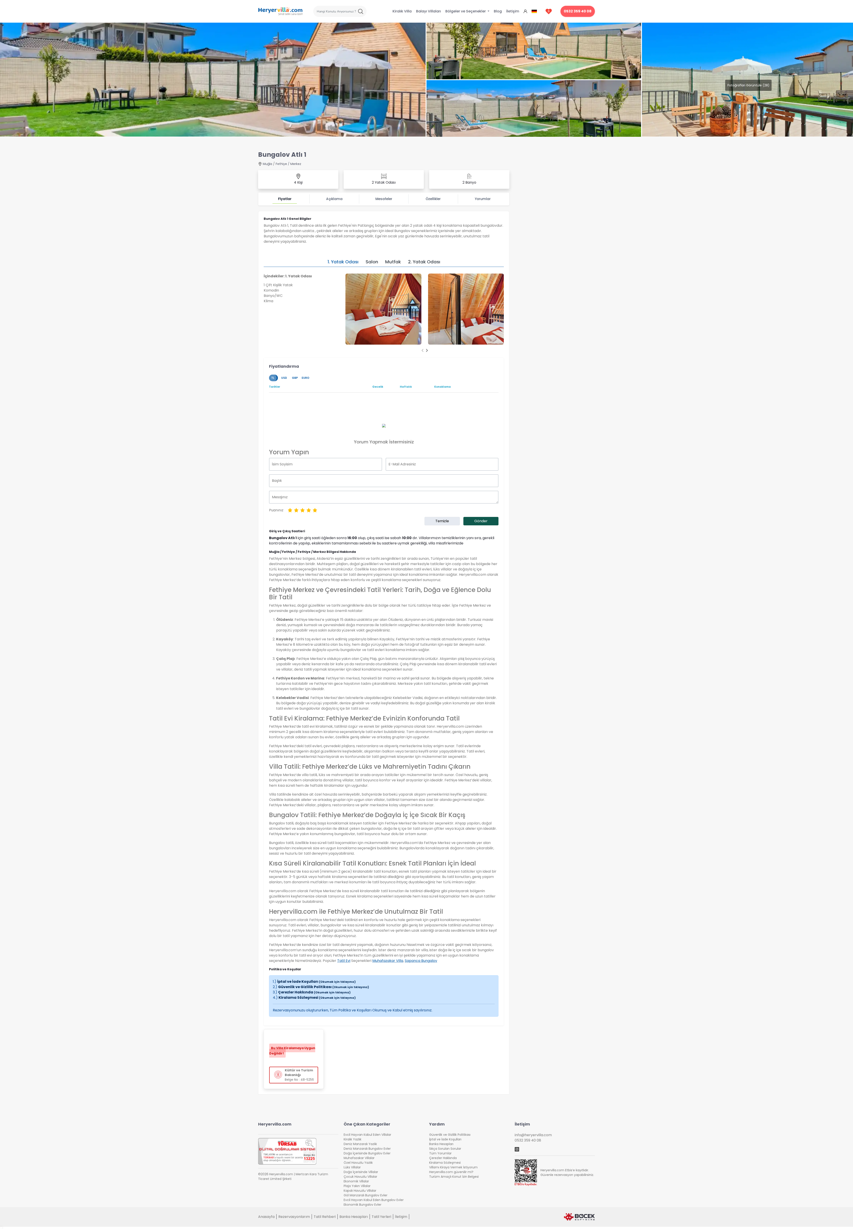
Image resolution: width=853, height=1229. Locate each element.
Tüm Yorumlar (440, 1153)
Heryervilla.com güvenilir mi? (451, 1172)
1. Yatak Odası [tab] (343, 262)
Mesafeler (383, 199)
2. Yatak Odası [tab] (424, 262)
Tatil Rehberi (325, 1216)
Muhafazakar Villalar (359, 1158)
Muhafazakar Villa (387, 960)
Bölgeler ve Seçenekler (466, 11)
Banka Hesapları (441, 1144)
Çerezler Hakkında (314, 992)
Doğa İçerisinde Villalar (361, 1172)
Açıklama (334, 199)
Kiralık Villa (402, 11)
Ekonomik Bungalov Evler (362, 1204)
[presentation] (422, 350)
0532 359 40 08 (578, 11)
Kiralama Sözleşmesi (317, 997)
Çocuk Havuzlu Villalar (360, 1176)
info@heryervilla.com (533, 1135)
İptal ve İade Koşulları (316, 981)
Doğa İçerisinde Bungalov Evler (367, 1153)
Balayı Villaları (428, 11)
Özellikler (433, 199)
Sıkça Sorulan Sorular (445, 1148)
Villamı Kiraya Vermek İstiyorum (453, 1167)
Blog (498, 11)
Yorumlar (483, 199)
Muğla (267, 164)
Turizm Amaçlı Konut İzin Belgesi (454, 1176)
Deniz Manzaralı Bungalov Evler (367, 1148)
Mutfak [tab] (393, 262)
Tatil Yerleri (381, 1216)
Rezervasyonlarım (294, 1216)
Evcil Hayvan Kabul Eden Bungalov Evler (374, 1200)
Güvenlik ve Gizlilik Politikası (323, 986)
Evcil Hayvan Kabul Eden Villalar (367, 1134)
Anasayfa (266, 1216)
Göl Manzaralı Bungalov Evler (365, 1195)
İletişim (512, 11)
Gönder (481, 521)
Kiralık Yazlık (352, 1139)
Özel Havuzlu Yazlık (358, 1162)
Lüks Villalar (352, 1167)
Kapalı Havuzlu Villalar (360, 1190)
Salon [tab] (372, 262)
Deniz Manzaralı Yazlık (360, 1144)
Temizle (442, 521)
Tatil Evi (343, 960)
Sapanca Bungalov (421, 960)
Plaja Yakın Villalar (357, 1186)
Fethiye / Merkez (288, 164)
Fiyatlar (284, 199)
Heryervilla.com (274, 1124)
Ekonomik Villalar (356, 1181)
